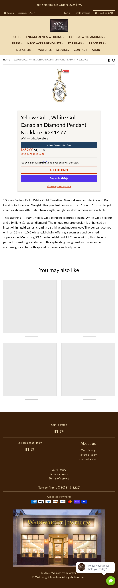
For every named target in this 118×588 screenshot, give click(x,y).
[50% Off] (59, 85)
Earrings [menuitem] (75, 43)
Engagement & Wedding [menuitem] (44, 37)
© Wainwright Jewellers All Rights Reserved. (59, 577)
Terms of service (88, 459)
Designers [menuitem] (23, 49)
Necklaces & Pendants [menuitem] (44, 43)
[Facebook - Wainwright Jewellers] (109, 59)
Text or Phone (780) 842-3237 (59, 487)
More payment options (59, 186)
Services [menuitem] (62, 49)
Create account (82, 12)
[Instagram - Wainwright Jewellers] (113, 59)
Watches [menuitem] (45, 49)
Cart (105, 12)
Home (6, 59)
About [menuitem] (97, 49)
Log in (67, 12)
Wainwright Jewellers (34, 138)
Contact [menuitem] (80, 49)
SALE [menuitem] (16, 37)
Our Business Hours (30, 442)
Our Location (59, 424)
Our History (88, 450)
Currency (22, 12)
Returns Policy (88, 454)
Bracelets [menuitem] (96, 43)
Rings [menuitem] (16, 43)
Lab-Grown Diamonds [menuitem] (86, 37)
